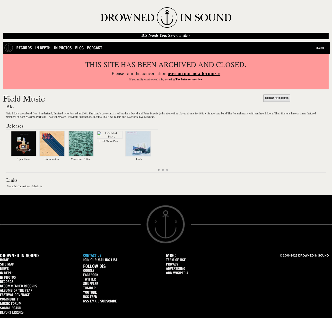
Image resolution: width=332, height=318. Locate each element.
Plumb (138, 159)
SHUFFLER (90, 283)
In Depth (43, 48)
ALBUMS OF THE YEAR (16, 290)
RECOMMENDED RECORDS (18, 286)
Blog (79, 48)
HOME (4, 259)
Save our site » (166, 35)
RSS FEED (90, 296)
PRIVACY (172, 264)
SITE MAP (7, 264)
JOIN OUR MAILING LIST (100, 259)
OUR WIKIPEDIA (177, 272)
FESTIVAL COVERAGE (15, 294)
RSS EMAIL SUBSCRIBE (100, 301)
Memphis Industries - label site (24, 186)
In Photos (63, 48)
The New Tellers (111, 117)
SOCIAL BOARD (10, 307)
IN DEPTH (7, 272)
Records (24, 48)
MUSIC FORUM (11, 303)
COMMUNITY (9, 299)
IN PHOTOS (8, 277)
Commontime (52, 159)
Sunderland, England (51, 113)
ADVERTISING (175, 268)
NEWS (4, 268)
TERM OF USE (176, 259)
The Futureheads (56, 117)
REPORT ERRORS (12, 312)
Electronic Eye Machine (140, 117)
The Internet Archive (188, 79)
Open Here (23, 159)
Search (320, 48)
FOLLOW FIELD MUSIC (276, 98)
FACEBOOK (90, 274)
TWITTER (89, 279)
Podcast (94, 48)
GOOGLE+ (89, 270)
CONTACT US (92, 255)
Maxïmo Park (34, 117)
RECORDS (6, 281)
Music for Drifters (81, 159)
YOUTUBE (90, 292)
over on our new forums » (194, 73)
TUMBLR (89, 288)
